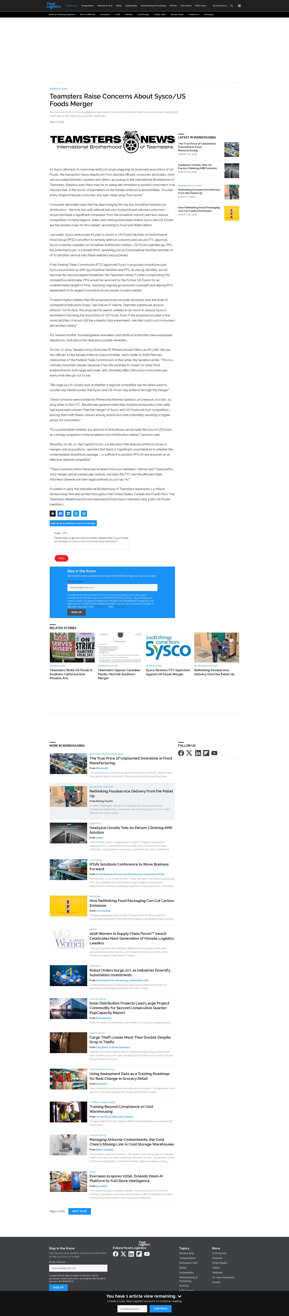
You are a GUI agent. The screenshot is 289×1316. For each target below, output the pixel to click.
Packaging (95, 896)
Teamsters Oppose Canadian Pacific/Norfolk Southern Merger (119, 674)
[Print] (53, 514)
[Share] (60, 514)
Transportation (108, 666)
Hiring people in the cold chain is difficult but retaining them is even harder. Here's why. (131, 1123)
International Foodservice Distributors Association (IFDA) (130, 874)
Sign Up (76, 612)
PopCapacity (104, 1018)
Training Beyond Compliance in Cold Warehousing (121, 1109)
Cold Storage (98, 999)
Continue (160, 1308)
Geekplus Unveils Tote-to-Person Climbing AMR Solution (197, 166)
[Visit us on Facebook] (181, 752)
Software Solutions (102, 1069)
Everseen (101, 1186)
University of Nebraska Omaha (114, 1116)
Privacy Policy (120, 607)
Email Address (76, 581)
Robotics (95, 823)
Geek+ (99, 837)
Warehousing (59, 88)
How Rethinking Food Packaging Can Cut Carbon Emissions (199, 209)
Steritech (101, 1083)
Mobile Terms (100, 607)
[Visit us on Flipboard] (206, 752)
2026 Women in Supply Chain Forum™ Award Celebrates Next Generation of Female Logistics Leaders (132, 938)
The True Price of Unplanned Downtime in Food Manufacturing (197, 147)
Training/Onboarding (103, 1102)
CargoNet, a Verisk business (113, 1047)
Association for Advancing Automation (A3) (122, 980)
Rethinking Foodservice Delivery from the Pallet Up (199, 191)
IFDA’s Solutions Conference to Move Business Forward (129, 866)
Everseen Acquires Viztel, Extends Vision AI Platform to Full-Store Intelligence (126, 1178)
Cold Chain (96, 860)
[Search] (231, 6)
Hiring (93, 929)
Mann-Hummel (105, 1149)
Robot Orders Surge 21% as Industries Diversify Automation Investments (130, 972)
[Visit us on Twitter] (189, 752)
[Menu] (239, 6)
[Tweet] (76, 514)
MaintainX (102, 768)
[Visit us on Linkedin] (198, 752)
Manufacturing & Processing (107, 754)
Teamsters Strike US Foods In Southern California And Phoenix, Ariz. (71, 674)
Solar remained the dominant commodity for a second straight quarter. (130, 1022)
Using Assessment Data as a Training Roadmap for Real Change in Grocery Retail (129, 1076)
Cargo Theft (97, 1033)
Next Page (79, 1211)
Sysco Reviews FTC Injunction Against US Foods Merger (168, 672)
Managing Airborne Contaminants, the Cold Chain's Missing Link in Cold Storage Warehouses (132, 1141)
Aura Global (103, 910)
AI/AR (93, 1172)
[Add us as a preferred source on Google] (84, 514)
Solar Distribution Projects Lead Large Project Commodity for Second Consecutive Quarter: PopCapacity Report (129, 1008)
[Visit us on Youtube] (214, 752)
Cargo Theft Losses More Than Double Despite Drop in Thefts (130, 1039)
